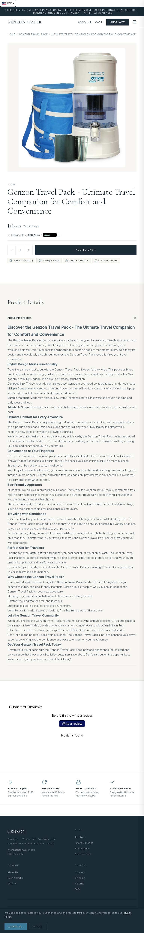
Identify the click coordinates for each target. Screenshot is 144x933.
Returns (79, 883)
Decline (38, 926)
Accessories (82, 848)
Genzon (17, 831)
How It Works (15, 877)
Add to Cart (85, 249)
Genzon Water (25, 22)
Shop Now (117, 22)
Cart (99, 22)
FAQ (77, 889)
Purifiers (80, 837)
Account (84, 22)
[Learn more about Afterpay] (59, 235)
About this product (72, 317)
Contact (79, 872)
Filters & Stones (84, 842)
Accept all (15, 926)
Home (11, 34)
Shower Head (83, 854)
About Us (13, 872)
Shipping (80, 877)
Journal (12, 883)
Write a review (72, 723)
